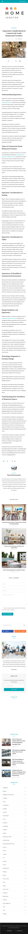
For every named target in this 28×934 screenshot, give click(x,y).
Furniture (14, 28)
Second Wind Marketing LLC (14, 927)
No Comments (18, 38)
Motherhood (6, 868)
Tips (4, 906)
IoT (4, 857)
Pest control (6, 878)
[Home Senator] (14, 13)
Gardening (14, 720)
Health (4, 833)
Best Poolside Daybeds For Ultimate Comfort (14, 570)
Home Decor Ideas (7, 836)
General (5, 829)
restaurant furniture (6, 102)
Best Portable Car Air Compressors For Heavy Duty (14, 811)
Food (4, 819)
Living (4, 864)
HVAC (4, 850)
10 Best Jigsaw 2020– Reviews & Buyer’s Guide (14, 782)
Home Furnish (6, 840)
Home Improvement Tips (8, 843)
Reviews (5, 899)
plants (4, 885)
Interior (5, 854)
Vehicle (4, 913)
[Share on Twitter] (12, 61)
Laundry (5, 861)
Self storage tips (6, 903)
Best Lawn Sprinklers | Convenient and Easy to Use (14, 753)
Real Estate (5, 896)
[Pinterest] (16, 61)
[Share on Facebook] (8, 61)
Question (5, 892)
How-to (5, 847)
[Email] (19, 61)
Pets (4, 882)
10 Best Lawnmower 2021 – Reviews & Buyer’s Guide (14, 724)
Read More (14, 669)
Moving (4, 871)
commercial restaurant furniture (9, 318)
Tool (14, 778)
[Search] (20, 1)
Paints (4, 875)
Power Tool (14, 807)
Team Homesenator (14, 475)
